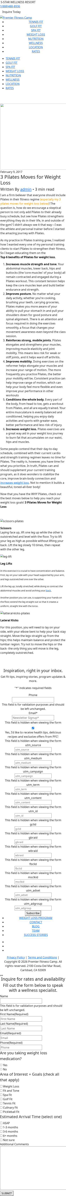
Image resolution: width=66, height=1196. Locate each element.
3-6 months (10, 1131)
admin (26, 189)
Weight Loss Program (35, 918)
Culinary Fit (10, 1107)
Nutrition (35, 39)
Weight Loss (36, 34)
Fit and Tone (11, 1091)
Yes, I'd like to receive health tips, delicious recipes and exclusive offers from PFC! (33, 734)
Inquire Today (11, 12)
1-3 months (10, 1127)
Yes (5, 1065)
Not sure (9, 1140)
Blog (36, 926)
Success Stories (36, 935)
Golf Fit (36, 26)
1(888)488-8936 (10, 6)
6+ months (10, 1136)
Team (36, 931)
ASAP (6, 1123)
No (5, 1069)
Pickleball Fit (11, 1112)
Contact (36, 922)
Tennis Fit (36, 22)
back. (48, 590)
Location (36, 47)
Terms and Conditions (42, 957)
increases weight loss (14, 483)
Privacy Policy (16, 957)
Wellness (36, 43)
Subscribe (33, 913)
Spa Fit (36, 30)
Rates (36, 51)
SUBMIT (6, 1193)
